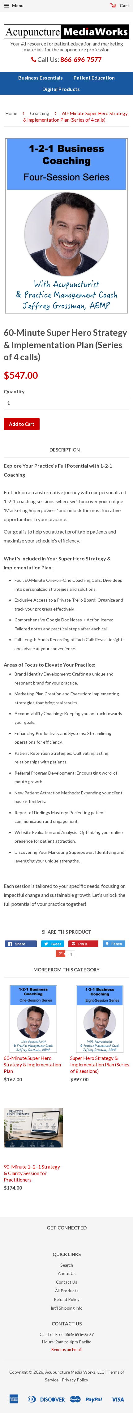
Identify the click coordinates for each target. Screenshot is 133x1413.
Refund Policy (66, 1299)
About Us (66, 1273)
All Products (66, 1290)
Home (11, 113)
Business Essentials (40, 77)
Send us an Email (66, 1349)
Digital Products (61, 89)
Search (66, 1265)
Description (64, 449)
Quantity (14, 391)
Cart (124, 5)
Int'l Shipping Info (67, 1308)
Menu (17, 5)
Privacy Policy (75, 1379)
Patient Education (94, 77)
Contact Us (66, 1282)
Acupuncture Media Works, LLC (74, 1372)
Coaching (39, 113)
